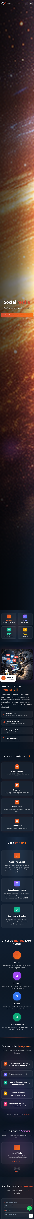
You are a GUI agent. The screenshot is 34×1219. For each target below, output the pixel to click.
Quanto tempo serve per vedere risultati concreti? (18, 1064)
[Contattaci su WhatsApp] (29, 1208)
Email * (8, 1211)
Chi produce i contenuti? (17, 1074)
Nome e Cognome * (12, 1202)
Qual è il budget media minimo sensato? (18, 1083)
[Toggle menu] (31, 3)
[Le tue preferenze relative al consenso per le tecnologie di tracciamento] (31, 1216)
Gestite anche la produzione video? (18, 1094)
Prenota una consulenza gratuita (17, 315)
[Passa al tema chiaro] (26, 3)
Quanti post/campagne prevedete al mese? (18, 1104)
